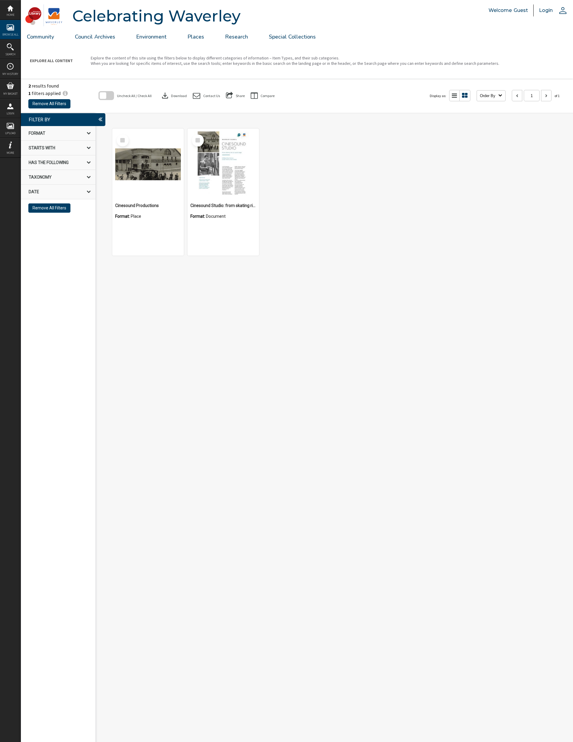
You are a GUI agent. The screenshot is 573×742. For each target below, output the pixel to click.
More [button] (10, 153)
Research (236, 37)
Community (40, 37)
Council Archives (95, 37)
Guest (521, 10)
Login (10, 113)
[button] (206, 95)
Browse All (10, 34)
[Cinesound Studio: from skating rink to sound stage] (223, 164)
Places (195, 37)
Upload (10, 133)
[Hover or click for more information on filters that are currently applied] (65, 93)
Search (10, 54)
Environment (151, 37)
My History (10, 74)
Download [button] (174, 95)
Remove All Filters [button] (49, 103)
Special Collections (292, 37)
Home (10, 15)
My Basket (10, 94)
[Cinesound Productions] (148, 164)
